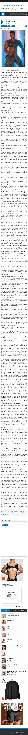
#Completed (8, 511)
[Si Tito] (4, 628)
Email (13, 25)
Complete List (22, 610)
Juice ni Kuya (10, 658)
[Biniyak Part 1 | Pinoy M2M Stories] (4, 616)
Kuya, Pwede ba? (10, 620)
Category (14, 610)
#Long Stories (14, 511)
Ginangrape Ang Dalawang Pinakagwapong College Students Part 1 (16, 672)
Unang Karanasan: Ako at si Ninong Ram (16, 633)
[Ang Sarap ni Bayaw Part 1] (4, 647)
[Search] (26, 14)
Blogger (16, 733)
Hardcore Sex (18, 512)
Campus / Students (10, 512)
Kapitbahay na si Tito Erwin (13, 664)
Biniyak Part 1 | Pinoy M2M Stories (14, 614)
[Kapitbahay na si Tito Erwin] (4, 666)
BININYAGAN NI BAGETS (12, 652)
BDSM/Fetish (21, 511)
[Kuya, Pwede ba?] (4, 622)
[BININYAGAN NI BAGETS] (4, 654)
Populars (6, 610)
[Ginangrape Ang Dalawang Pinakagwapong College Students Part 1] (4, 673)
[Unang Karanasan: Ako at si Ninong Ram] (4, 635)
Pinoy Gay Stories (14, 5)
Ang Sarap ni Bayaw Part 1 (12, 645)
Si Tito (8, 626)
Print (9, 25)
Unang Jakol (9, 639)
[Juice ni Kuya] (4, 660)
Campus (3, 512)
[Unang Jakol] (4, 641)
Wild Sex (7, 514)
